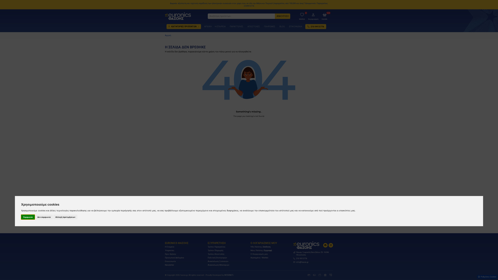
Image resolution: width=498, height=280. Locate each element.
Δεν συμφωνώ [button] (44, 217)
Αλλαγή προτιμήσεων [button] (65, 217)
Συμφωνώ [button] (28, 217)
